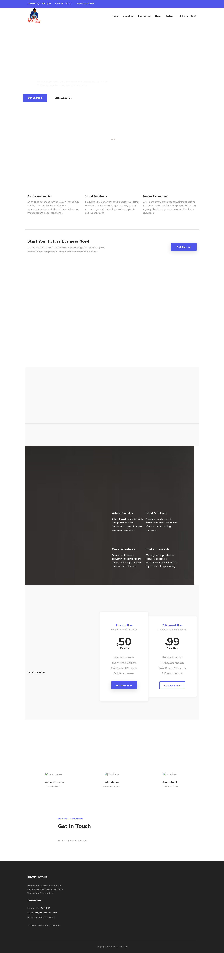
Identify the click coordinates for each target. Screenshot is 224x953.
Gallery (169, 16)
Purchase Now (124, 685)
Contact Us (144, 16)
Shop (158, 16)
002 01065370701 (63, 3)
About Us (128, 16)
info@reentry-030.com (46, 912)
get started (184, 247)
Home (115, 16)
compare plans (36, 672)
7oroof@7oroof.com (85, 3)
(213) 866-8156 (43, 908)
